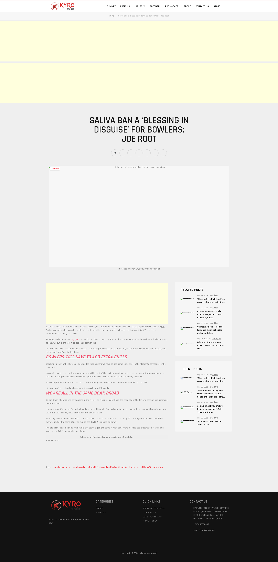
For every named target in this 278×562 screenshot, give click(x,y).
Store (216, 6)
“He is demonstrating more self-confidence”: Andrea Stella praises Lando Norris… (211, 393)
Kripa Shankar (153, 268)
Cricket (111, 6)
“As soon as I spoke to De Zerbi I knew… (209, 423)
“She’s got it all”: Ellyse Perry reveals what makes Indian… (211, 301)
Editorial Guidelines (153, 516)
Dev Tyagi (216, 339)
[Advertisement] (87, 41)
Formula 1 (125, 6)
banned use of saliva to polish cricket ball (71, 467)
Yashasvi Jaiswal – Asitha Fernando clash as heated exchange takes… (210, 330)
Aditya (215, 295)
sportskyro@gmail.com (204, 530)
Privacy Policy (150, 520)
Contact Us (202, 6)
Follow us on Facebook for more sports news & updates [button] (106, 437)
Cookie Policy (149, 512)
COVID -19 (55, 168)
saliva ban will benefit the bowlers (147, 467)
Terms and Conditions (153, 508)
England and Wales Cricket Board (114, 467)
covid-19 (95, 467)
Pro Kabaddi (172, 6)
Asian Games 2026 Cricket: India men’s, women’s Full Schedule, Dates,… (210, 314)
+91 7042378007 (201, 524)
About (187, 6)
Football (155, 6)
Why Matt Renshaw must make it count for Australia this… (210, 345)
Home (111, 15)
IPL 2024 (140, 6)
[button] (227, 6)
